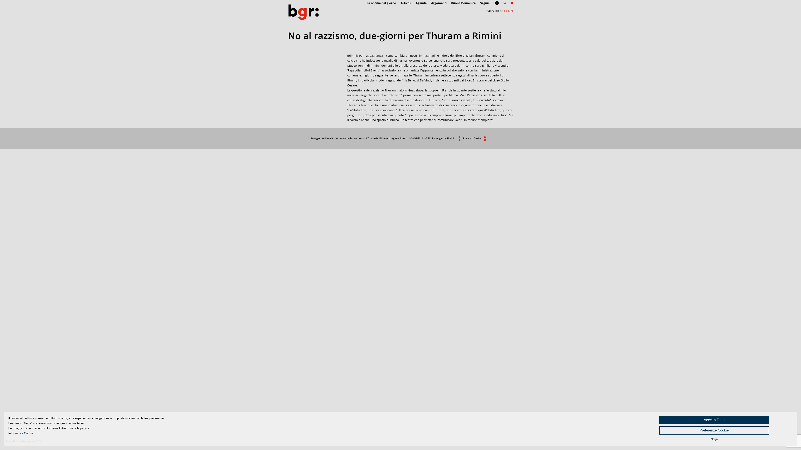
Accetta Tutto (714, 420)
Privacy (467, 138)
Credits (477, 138)
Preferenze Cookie (714, 430)
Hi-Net (508, 11)
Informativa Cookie (20, 433)
